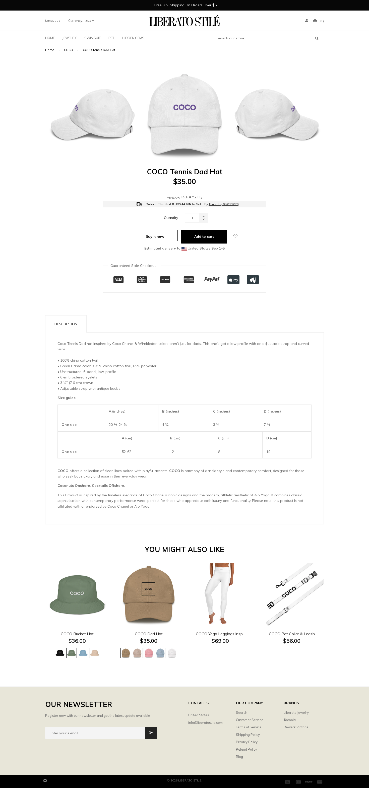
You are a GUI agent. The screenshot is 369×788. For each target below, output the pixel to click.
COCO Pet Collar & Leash (292, 633)
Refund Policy (246, 749)
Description (65, 324)
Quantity (171, 217)
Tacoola (290, 720)
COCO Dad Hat (149, 633)
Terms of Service (249, 727)
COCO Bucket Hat (77, 633)
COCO (68, 50)
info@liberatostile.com (205, 723)
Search (241, 713)
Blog (239, 757)
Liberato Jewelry (296, 713)
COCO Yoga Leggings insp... (220, 633)
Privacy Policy (247, 742)
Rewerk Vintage (296, 727)
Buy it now (155, 236)
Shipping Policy (248, 735)
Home (49, 50)
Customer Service (249, 720)
